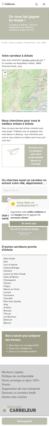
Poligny (7, 285)
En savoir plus (29, 223)
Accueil (4, 42)
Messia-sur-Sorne (11, 288)
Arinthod (7, 307)
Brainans (7, 310)
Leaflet (13, 111)
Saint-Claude (9, 258)
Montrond (8, 319)
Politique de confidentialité (18, 376)
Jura (38, 42)
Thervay (7, 313)
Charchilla (8, 298)
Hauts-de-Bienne (11, 276)
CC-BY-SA (44, 111)
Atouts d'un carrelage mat (20, 348)
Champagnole (10, 279)
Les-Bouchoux (10, 316)
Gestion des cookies (14, 397)
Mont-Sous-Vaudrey (12, 301)
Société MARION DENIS (24, 229)
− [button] (5, 75)
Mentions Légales (12, 372)
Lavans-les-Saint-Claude (14, 273)
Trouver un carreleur (15, 42)
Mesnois (7, 322)
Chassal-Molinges (12, 267)
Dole (6, 261)
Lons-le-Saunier (11, 264)
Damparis (8, 270)
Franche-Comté (29, 42)
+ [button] (5, 72)
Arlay (6, 304)
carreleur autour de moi (32, 59)
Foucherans (9, 295)
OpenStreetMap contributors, (32, 111)
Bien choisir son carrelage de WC (24, 345)
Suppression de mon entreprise (21, 388)
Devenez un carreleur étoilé (19, 393)
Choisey (7, 282)
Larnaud (7, 292)
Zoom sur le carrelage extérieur (23, 351)
